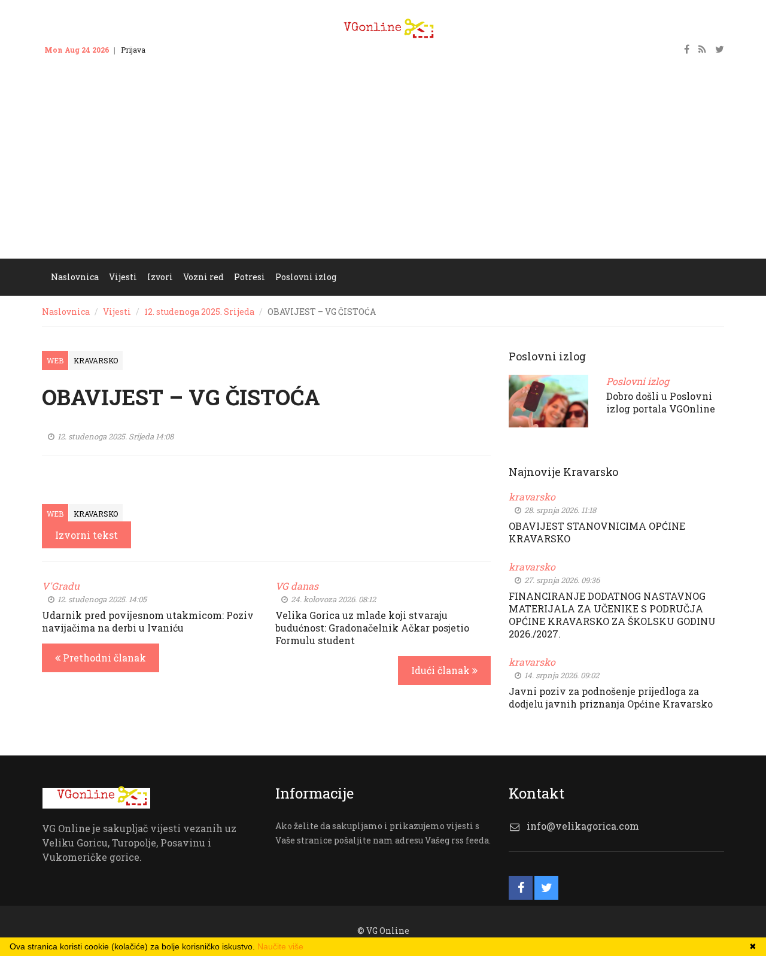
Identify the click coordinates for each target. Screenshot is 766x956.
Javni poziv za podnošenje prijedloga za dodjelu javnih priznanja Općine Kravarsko (611, 697)
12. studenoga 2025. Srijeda (199, 311)
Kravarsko (96, 360)
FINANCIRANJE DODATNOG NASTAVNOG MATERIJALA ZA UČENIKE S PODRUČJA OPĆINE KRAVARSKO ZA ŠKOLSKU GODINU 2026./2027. (612, 615)
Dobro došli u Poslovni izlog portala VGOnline (660, 402)
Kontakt (170, 49)
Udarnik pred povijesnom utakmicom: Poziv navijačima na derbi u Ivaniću (148, 621)
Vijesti (117, 311)
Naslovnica (66, 311)
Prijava (133, 49)
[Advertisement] (383, 169)
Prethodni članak (103, 657)
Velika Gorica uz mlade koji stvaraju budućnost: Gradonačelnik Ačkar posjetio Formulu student (372, 628)
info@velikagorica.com (583, 826)
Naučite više (280, 946)
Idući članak (441, 670)
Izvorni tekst (86, 535)
